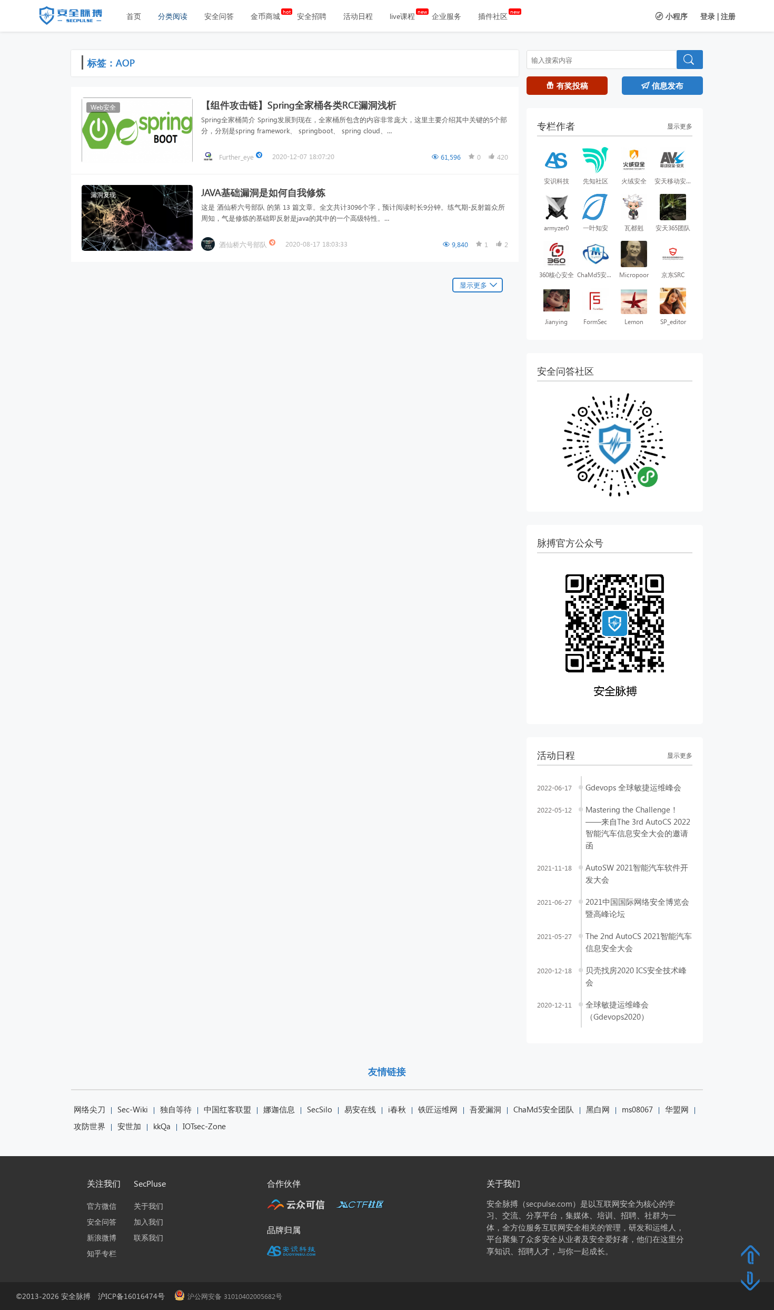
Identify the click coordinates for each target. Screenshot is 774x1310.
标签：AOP (111, 62)
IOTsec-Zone (204, 1126)
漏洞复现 (103, 195)
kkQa (162, 1126)
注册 (728, 16)
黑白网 (598, 1109)
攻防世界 (89, 1126)
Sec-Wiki (132, 1109)
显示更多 (473, 284)
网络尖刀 (89, 1109)
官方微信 (101, 1206)
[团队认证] (273, 243)
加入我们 (148, 1222)
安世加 (129, 1126)
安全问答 (219, 16)
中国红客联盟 (227, 1109)
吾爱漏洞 (485, 1109)
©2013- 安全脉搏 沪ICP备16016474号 (94, 1296)
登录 (707, 16)
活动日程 (358, 16)
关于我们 (148, 1206)
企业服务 (446, 16)
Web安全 (103, 107)
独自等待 (176, 1109)
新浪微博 (101, 1238)
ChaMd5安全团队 (543, 1109)
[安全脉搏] (78, 18)
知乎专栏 (101, 1253)
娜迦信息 (279, 1109)
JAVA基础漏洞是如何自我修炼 (263, 192)
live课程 (402, 16)
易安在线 (360, 1109)
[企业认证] (260, 156)
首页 (133, 16)
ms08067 (637, 1109)
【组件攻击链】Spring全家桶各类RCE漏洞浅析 (298, 104)
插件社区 (493, 16)
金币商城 (265, 16)
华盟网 (677, 1109)
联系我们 (148, 1238)
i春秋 (397, 1109)
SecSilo (319, 1109)
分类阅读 (172, 16)
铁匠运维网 (438, 1109)
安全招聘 (311, 16)
